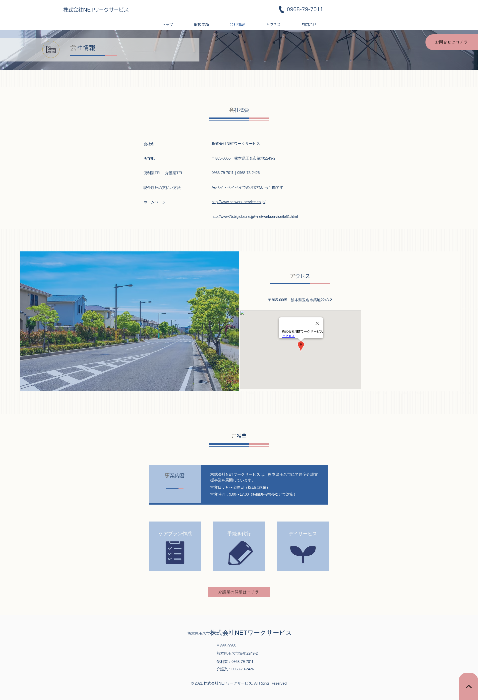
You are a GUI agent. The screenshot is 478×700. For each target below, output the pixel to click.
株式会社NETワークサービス (96, 9)
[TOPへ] (468, 686)
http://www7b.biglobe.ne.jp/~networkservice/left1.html (255, 216)
